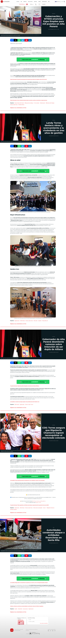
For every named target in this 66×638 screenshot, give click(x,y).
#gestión (39, 320)
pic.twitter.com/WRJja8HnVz (40, 501)
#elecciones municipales (37, 507)
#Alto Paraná (22, 320)
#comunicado (25, 608)
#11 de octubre (36, 102)
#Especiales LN (45, 320)
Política (53, 120)
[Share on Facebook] (12, 40)
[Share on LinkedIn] (30, 40)
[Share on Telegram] (23, 40)
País (53, 527)
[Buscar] (64, 2)
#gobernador (22, 404)
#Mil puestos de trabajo (29, 102)
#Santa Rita (20, 608)
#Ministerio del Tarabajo (50, 102)
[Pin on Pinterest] (26, 40)
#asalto (16, 608)
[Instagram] (52, 630)
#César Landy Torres (14, 104)
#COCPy (33, 501)
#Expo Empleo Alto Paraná (19, 102)
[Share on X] (15, 40)
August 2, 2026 (38, 502)
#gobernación (17, 320)
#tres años (36, 320)
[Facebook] (48, 630)
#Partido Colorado (13, 509)
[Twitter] (50, 630)
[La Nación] (5, 1)
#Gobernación (42, 102)
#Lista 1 (44, 507)
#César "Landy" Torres (29, 404)
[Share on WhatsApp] (19, 40)
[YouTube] (55, 630)
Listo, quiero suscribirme (44, 623)
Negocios (53, 13)
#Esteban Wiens (21, 104)
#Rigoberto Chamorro (50, 507)
